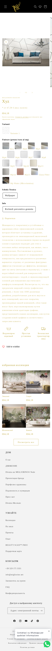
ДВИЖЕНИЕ (11, 466)
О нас (8, 460)
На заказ (9, 526)
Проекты (9, 533)
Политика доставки (27, 647)
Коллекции (10, 520)
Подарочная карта (14, 551)
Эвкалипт (5, 396)
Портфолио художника (16, 485)
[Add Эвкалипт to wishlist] (22, 374)
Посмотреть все (26, 442)
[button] (5, 7)
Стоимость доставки (22, 117)
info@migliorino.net (14, 575)
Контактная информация (17, 643)
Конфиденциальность (15, 593)
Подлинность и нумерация (18, 491)
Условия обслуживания (15, 639)
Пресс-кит (10, 497)
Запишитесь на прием (15, 581)
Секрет (29, 396)
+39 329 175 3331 (13, 568)
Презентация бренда (15, 478)
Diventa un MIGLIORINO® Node (20, 472)
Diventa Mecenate (13, 503)
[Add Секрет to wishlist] (46, 374)
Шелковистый (7, 430)
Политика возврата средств (37, 639)
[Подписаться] (41, 610)
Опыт (8, 539)
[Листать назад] (20, 93)
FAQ (8, 587)
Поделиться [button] (10, 218)
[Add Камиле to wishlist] (46, 408)
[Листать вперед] (32, 93)
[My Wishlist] (40, 7)
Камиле (29, 430)
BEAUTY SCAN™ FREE (17, 545)
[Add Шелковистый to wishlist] (22, 408)
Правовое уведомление (38, 643)
